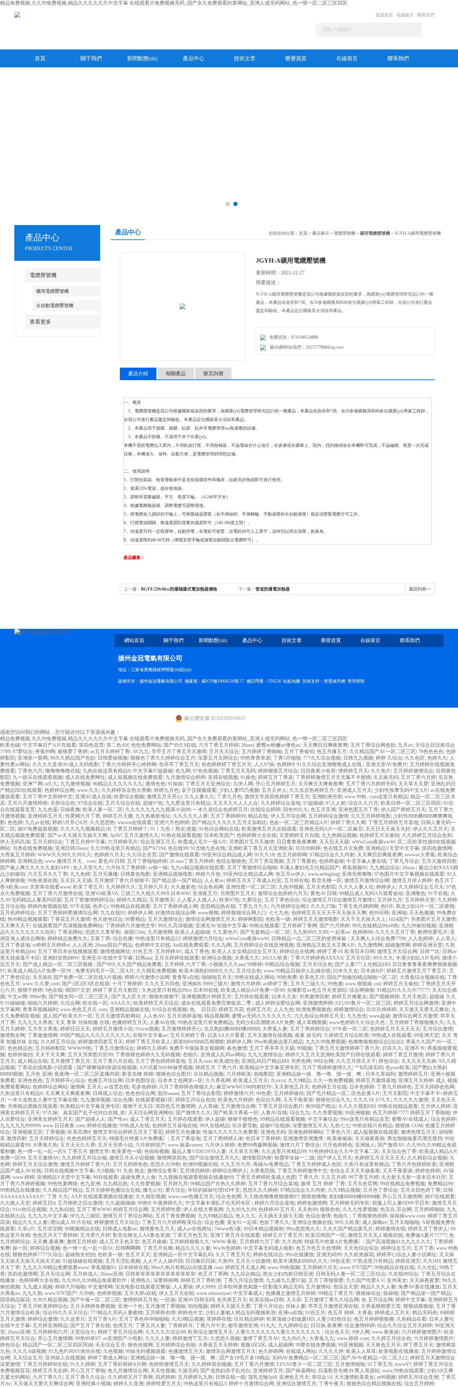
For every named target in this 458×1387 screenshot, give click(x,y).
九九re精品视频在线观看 (197, 867)
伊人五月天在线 (176, 1293)
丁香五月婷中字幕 (85, 842)
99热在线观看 (264, 925)
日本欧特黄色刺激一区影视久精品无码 (260, 1287)
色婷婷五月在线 (329, 1087)
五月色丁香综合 (380, 1190)
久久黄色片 (225, 932)
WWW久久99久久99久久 (65, 854)
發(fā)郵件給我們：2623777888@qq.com (305, 347)
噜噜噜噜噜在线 (62, 771)
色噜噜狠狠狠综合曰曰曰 (375, 1041)
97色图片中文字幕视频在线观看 (409, 874)
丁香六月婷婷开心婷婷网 (128, 764)
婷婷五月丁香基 (275, 777)
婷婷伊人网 (140, 912)
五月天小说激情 (253, 1261)
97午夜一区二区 (349, 1029)
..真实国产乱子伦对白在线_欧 (93, 1112)
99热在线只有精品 (372, 1125)
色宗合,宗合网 (395, 1209)
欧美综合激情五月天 (210, 1332)
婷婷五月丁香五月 (283, 1235)
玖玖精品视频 (209, 1074)
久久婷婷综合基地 (280, 803)
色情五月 (123, 1325)
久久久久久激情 (410, 1100)
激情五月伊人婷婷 (412, 880)
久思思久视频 (225, 1338)
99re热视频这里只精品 (278, 1041)
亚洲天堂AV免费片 (386, 764)
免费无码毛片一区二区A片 (104, 971)
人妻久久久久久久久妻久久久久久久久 (278, 1332)
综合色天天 (337, 1332)
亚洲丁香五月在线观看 (235, 1235)
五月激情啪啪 (350, 1364)
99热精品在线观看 (130, 906)
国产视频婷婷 (384, 996)
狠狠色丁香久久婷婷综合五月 (162, 758)
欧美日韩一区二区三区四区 (411, 803)
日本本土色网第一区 (180, 1080)
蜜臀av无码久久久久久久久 (262, 1016)
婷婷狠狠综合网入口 (243, 912)
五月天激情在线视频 (269, 1035)
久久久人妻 (157, 1338)
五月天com (199, 1061)
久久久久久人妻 (190, 816)
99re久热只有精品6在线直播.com (187, 1267)
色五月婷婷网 (292, 854)
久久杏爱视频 (327, 1112)
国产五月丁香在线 (90, 1325)
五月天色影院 (321, 887)
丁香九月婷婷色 (394, 1087)
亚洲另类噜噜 (357, 874)
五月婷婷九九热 (195, 1377)
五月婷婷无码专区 (350, 1203)
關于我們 (91, 58)
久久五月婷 (333, 1177)
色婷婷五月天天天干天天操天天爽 (328, 912)
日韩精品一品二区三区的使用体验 (309, 938)
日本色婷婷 (361, 1087)
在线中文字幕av (150, 1035)
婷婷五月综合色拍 (195, 1100)
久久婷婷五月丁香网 (130, 1377)
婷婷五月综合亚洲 (418, 1377)
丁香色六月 (30, 771)
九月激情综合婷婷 (185, 777)
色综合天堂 (345, 1287)
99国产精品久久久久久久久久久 (95, 1035)
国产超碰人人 (90, 1119)
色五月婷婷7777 (390, 1112)
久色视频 (113, 1351)
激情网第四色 (172, 1158)
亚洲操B (191, 983)
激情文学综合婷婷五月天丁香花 (128, 1132)
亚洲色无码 (273, 1132)
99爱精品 (135, 919)
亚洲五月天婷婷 (415, 1080)
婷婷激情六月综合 (203, 938)
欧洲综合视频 (217, 958)
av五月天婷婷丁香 (110, 751)
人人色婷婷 (420, 938)
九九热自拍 (61, 1209)
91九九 (268, 1325)
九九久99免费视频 (326, 1041)
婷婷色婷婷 (427, 1170)
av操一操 (158, 867)
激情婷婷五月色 (140, 1299)
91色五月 (143, 951)
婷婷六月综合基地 (274, 1203)
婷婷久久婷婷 (152, 1048)
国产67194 (154, 848)
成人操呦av (374, 1222)
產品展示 (320, 233)
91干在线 (438, 893)
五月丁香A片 (102, 1319)
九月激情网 (159, 932)
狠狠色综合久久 (333, 1100)
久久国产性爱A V (365, 1280)
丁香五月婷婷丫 (130, 829)
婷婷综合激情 (43, 1319)
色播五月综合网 (105, 1080)
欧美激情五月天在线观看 (269, 829)
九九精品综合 (385, 867)
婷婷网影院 (250, 919)
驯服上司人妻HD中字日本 (400, 1203)
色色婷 (15, 822)
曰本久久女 (345, 971)
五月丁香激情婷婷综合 (89, 900)
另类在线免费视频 (33, 848)
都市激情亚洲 (243, 1325)
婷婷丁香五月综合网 (120, 1332)
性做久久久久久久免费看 (230, 1132)
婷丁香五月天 (418, 1345)
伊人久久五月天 (430, 829)
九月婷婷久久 (121, 887)
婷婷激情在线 (390, 1228)
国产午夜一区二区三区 (95, 1299)
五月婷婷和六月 (50, 1332)
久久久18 (363, 1100)
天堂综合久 (82, 1332)
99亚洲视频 (357, 1112)
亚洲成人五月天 (354, 790)
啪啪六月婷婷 (43, 1003)
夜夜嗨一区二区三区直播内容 (87, 1074)
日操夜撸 (70, 809)
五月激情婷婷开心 (181, 1029)
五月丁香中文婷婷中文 (48, 796)
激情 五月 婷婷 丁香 (323, 1183)
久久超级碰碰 (120, 1203)
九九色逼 (48, 809)
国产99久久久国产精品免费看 (129, 964)
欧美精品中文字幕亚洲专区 (269, 1067)
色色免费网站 (146, 745)
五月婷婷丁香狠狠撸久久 (416, 1022)
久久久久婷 (331, 1351)
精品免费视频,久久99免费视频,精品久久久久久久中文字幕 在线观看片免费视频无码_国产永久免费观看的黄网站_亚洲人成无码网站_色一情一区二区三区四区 (173, 3)
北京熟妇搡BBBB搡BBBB (232, 1029)
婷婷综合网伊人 (229, 1170)
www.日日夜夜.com (63, 1125)
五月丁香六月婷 (418, 777)
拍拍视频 (198, 1306)
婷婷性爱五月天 (163, 1383)
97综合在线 (90, 803)
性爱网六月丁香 (82, 816)
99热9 (144, 1203)
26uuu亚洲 (111, 1274)
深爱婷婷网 (165, 1280)
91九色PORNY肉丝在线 (75, 1351)
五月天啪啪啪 (404, 1222)
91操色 (247, 777)
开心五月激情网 (55, 1338)
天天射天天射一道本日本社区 (413, 1177)
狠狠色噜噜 (313, 1196)
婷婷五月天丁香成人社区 (254, 880)
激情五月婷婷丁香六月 (85, 1164)
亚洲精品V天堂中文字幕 (392, 848)
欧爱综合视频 (129, 796)
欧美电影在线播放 (399, 1351)
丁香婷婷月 (180, 1325)
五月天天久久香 (77, 1145)
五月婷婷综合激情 (328, 816)
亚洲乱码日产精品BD (265, 1061)
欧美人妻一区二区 (103, 809)
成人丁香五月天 (147, 1119)
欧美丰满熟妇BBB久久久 (206, 971)
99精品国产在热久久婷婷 (217, 1183)
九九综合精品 (245, 1274)
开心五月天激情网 (402, 1196)
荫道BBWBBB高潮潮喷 (198, 1041)
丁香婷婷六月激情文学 (130, 925)
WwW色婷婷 (227, 1248)
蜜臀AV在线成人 (410, 1119)
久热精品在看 (411, 1319)
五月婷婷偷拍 (289, 1093)
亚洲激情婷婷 (318, 1003)
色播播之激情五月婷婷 (290, 1293)
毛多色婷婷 (143, 1087)
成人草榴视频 (312, 1022)
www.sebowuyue (213, 1293)
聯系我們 (425, 15)
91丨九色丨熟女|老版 (173, 829)
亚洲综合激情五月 (296, 1383)
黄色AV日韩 (111, 861)
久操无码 (188, 1370)
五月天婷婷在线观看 (176, 958)
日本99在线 (205, 990)
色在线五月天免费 (343, 848)
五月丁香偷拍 (299, 751)
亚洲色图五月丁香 (358, 809)
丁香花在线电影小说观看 (46, 1067)
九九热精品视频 (339, 835)
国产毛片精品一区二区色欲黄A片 (343, 1093)
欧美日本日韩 (360, 951)
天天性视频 (162, 1370)
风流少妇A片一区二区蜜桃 (425, 906)
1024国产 (398, 919)
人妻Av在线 (162, 1022)
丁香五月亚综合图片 (280, 1106)
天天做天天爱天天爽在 (424, 1009)
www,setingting (323, 874)
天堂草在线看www (50, 887)
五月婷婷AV (168, 951)
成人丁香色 (196, 951)
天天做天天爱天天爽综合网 (43, 1383)
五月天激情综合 (165, 919)
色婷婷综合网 (59, 790)
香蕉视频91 (354, 867)
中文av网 (17, 996)
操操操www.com (407, 1216)
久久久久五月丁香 (395, 932)
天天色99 (307, 1209)
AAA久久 (120, 1003)
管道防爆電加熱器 (272, 589)
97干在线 (80, 906)
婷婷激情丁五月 (190, 1338)
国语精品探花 (15, 1299)
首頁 (40, 58)
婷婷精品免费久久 (68, 938)
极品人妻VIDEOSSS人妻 (199, 1151)
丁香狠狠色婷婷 (369, 1216)
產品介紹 (138, 373)
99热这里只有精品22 (157, 938)
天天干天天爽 (50, 1054)
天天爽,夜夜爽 (48, 1241)
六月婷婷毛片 (123, 842)
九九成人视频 (38, 1287)
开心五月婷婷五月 (275, 783)
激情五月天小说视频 (131, 1158)
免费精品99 (440, 1183)
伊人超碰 (215, 1119)
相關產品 (176, 373)
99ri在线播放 (300, 1254)
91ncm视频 (147, 1029)
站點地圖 (291, 681)
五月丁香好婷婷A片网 (122, 1364)
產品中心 (193, 58)
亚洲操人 (365, 1145)
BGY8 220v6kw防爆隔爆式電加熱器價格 (179, 589)
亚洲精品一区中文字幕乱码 (183, 1254)
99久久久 (383, 958)
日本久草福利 (380, 1074)
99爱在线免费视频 (316, 1345)
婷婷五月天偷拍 (400, 983)
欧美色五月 (312, 977)
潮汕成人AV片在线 (71, 1222)
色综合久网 (268, 1100)
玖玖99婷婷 (308, 848)
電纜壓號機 (43, 275)
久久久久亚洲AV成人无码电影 (65, 764)
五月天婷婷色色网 (434, 1087)
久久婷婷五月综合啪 (84, 1158)
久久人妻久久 (199, 796)
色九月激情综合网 (128, 1370)
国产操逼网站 (301, 1370)
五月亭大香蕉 (43, 1029)
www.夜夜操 (385, 1332)
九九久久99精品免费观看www (55, 1267)
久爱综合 (252, 900)
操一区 (20, 1248)
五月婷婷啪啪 (429, 1209)
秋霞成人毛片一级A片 (202, 842)
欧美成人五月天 (250, 1080)
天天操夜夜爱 (424, 1280)
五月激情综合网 (237, 1106)
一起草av (340, 932)
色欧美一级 (278, 919)
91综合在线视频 (169, 1009)
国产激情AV (390, 1145)
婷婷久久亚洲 (128, 1383)
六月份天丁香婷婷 (126, 867)
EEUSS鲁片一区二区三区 (363, 1003)
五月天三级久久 (307, 983)
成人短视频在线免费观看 (135, 777)
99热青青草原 (255, 758)
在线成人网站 (301, 1351)
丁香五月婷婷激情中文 (302, 1170)
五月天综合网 (55, 1274)
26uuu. (409, 867)
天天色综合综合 (361, 1248)
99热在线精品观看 (398, 1106)
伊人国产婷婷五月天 (403, 809)
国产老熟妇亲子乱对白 (225, 1370)
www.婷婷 (23, 1177)
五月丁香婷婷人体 (223, 1138)
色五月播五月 (332, 751)
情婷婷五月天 (353, 771)
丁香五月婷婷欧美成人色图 (266, 1177)
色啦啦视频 (156, 1151)
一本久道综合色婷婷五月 (220, 809)
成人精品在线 (33, 1061)
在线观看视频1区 (154, 1100)
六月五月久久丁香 (48, 874)
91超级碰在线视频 (83, 1261)
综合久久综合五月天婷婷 (404, 1325)
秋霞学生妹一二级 (294, 1158)
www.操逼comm (185, 1145)
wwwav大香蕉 (420, 854)
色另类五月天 (232, 1299)
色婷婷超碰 (331, 861)
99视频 (304, 1048)
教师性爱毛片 (433, 932)
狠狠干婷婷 (30, 990)
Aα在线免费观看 (190, 945)
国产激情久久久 (193, 1112)
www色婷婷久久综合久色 (357, 1022)
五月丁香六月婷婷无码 (371, 783)
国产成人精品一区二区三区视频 (58, 964)
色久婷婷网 (270, 1351)
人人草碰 (208, 1106)
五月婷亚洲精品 (50, 1325)
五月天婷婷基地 (184, 1016)
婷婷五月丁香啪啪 (430, 1112)
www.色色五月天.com (83, 1009)
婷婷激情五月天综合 (116, 1222)
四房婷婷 (165, 1377)
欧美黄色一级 (127, 1151)
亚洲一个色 (130, 1306)
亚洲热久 (141, 1280)
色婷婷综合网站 (50, 1087)
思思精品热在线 (217, 906)
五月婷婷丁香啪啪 (262, 751)
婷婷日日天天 (75, 1029)
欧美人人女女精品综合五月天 (244, 951)
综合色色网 (210, 887)
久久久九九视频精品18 (85, 829)
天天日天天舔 (334, 842)
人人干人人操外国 (163, 1261)
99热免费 (287, 977)
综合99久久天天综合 (65, 1312)
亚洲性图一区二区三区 (251, 887)
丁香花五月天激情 (70, 919)
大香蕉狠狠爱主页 (381, 1306)
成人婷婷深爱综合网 (277, 1003)
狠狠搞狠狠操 (418, 1306)
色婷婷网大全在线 (257, 835)
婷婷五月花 (231, 1009)
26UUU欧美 (275, 958)
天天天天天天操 (418, 1061)
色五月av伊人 (290, 874)
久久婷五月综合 (57, 1041)
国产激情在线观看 (179, 854)
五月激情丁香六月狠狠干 (121, 880)
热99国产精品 (321, 1106)
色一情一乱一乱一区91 (88, 1248)
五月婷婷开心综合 (65, 1080)
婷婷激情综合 (349, 1009)
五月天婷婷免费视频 (92, 1306)
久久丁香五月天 (232, 1254)
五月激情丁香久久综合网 (331, 1299)
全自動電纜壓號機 (54, 305)
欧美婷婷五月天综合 (156, 1003)
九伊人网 (243, 783)
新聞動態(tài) (142, 58)
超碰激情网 (397, 945)
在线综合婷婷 (265, 809)
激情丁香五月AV (261, 1338)
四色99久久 (295, 809)
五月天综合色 (317, 964)
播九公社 (153, 1190)
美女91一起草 (242, 1222)
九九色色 (357, 1016)
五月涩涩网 (49, 1228)
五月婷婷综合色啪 (175, 1345)
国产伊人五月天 (334, 1158)
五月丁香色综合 (281, 900)
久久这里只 (72, 1319)
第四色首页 (91, 745)
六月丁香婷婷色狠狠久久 (186, 1087)
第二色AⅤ (117, 745)
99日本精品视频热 (264, 1228)
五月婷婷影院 (50, 1048)
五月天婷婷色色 (130, 1164)
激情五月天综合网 (397, 951)
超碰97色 (153, 803)
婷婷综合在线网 (297, 951)
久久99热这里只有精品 (115, 848)
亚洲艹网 (33, 783)
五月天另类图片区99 (90, 1054)
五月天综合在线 (122, 803)
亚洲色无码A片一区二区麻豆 (331, 829)
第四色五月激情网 (175, 1106)
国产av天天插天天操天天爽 (77, 835)
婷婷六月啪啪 (70, 1287)
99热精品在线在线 (394, 1267)
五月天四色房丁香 (420, 1190)
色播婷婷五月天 (129, 1022)
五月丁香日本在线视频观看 (68, 951)
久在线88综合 (403, 1274)
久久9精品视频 (344, 1190)
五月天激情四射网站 (117, 1016)
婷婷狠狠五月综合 (278, 771)
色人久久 (245, 1216)
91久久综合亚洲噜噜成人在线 (330, 764)
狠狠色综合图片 (173, 1074)
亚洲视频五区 (28, 1132)
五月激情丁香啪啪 (165, 1306)
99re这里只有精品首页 (364, 1119)
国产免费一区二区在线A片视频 (87, 977)
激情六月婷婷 (245, 983)
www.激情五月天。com (70, 861)
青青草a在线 (185, 977)
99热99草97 (87, 1338)
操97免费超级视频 (38, 829)
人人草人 (445, 938)
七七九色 (279, 912)
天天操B (42, 977)
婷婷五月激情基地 (376, 1080)
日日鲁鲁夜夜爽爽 (297, 842)
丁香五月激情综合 (114, 1048)
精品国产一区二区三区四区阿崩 (58, 1345)
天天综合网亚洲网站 (150, 1112)
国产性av (117, 1119)
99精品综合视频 (282, 964)
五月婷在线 (296, 880)
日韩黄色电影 (135, 874)
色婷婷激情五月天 (169, 1364)
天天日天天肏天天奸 (387, 829)
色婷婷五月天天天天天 (395, 1029)
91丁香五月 (380, 1364)
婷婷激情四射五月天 (100, 1041)
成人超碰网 (280, 1345)
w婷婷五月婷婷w (51, 945)
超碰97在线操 (275, 1125)
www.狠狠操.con (363, 983)
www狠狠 (208, 912)
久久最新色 (183, 887)
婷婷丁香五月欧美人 (148, 1041)
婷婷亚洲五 (407, 1261)
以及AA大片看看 (226, 1035)
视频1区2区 (252, 1345)
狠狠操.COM (409, 1125)
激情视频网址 (115, 951)
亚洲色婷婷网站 (305, 1132)
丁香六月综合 (268, 1306)
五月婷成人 (85, 1274)
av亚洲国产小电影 (122, 1338)
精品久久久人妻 (30, 1222)
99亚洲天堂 (426, 1035)
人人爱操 (183, 1287)
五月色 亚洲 (38, 1074)
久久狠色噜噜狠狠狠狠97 (271, 1196)
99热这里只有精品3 (205, 1383)
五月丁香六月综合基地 (273, 1183)
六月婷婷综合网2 (289, 906)
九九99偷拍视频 (418, 925)
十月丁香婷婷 (127, 983)
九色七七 (340, 1125)
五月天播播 (105, 874)
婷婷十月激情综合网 (251, 1383)
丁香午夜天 (331, 1383)
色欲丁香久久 (274, 1222)
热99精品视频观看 (28, 919)
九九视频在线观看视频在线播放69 (195, 1177)
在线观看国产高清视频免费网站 (68, 925)
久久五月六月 (235, 1164)
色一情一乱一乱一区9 (41, 1151)
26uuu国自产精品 (113, 945)
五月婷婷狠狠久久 (189, 1241)
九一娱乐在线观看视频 (38, 777)
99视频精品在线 (82, 1228)
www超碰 (379, 1016)
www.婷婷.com (353, 1338)
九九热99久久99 (310, 932)
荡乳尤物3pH (262, 1377)
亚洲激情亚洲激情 (304, 1138)
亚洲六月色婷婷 (171, 822)
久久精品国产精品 (63, 1190)
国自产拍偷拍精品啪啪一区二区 (362, 977)
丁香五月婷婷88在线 (45, 1364)
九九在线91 (112, 912)
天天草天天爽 (244, 1151)
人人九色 (284, 1009)
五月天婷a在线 (140, 1293)
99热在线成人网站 (254, 977)
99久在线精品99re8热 (375, 925)
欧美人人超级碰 (192, 932)
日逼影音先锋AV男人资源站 (349, 1370)
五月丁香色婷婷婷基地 (160, 1061)
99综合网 (323, 1061)
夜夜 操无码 (308, 1035)
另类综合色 (62, 803)
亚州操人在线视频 (65, 1357)
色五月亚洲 (323, 809)
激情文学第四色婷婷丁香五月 (277, 796)
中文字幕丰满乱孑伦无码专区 (218, 1203)
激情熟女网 (12, 1035)
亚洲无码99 (328, 1254)
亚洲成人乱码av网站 (222, 1054)
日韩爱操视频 (113, 758)
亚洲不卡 (415, 1048)
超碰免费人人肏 (138, 1177)
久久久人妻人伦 (356, 887)
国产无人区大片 (128, 996)
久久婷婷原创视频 (211, 1364)
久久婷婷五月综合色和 (427, 835)
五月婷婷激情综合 (413, 771)
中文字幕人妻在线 (366, 861)
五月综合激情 (438, 1029)
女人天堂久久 (88, 867)
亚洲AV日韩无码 (196, 1299)
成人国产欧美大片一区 (68, 1016)
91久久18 (264, 854)
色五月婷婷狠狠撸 (374, 1319)
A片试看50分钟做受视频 (166, 1067)
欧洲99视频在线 (200, 1164)
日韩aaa (143, 958)
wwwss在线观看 (134, 822)
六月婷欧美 (238, 1074)
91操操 (175, 783)
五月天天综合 (224, 751)
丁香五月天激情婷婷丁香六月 (347, 1048)
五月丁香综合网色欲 (372, 745)
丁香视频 (55, 1132)
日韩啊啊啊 (127, 1248)
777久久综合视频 (322, 758)
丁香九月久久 (253, 906)
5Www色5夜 (227, 1228)
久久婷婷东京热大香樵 (126, 790)
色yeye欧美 (397, 1067)
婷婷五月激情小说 (113, 1029)
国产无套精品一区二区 (265, 932)
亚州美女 (397, 1280)
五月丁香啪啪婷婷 (147, 861)
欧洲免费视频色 (313, 1009)
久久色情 (292, 1241)
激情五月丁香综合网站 (128, 1216)
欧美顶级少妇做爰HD (290, 1319)
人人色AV (153, 1016)
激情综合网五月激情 (415, 1016)
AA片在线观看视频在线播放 (102, 1196)
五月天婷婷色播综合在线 (112, 1190)
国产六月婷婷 (335, 925)
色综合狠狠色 (231, 861)
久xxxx (278, 1080)
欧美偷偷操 (339, 1138)
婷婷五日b (44, 1203)
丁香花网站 (70, 932)
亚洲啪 (398, 912)
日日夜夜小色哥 (318, 771)
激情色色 (155, 783)
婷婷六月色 (207, 874)
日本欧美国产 (219, 835)
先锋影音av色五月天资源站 (317, 990)
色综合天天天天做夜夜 (355, 1170)
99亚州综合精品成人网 (227, 854)
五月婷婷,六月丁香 (185, 964)
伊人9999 (205, 1287)
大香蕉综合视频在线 (422, 977)
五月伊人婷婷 (435, 1106)
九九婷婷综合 (293, 1325)
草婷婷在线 (219, 1319)
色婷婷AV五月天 (276, 1209)
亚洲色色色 (30, 1080)
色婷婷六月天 (109, 854)
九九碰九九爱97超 (286, 1280)
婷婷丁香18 (329, 951)
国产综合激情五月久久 (214, 1158)
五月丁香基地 (15, 945)
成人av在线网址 (194, 1228)
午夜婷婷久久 (168, 1203)
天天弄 (293, 1299)
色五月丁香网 (213, 1274)
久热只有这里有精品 (366, 1164)
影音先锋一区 (327, 880)
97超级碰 (313, 803)
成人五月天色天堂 (119, 1241)
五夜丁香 (100, 938)
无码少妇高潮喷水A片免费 (264, 1022)
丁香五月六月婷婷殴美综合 (172, 1222)
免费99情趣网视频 (257, 1145)
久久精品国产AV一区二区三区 (382, 751)
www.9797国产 (356, 1267)
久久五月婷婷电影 (371, 816)
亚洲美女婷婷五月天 (50, 1119)
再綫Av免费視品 (271, 1164)
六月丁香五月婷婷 (219, 745)
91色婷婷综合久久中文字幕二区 (344, 1151)
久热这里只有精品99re (166, 990)
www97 (403, 1364)
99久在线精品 (215, 1125)
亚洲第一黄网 (33, 758)
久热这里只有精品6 (21, 1093)
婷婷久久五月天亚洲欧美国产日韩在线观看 (332, 1054)
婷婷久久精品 (132, 900)
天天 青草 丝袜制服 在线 (82, 1022)
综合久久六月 (363, 803)
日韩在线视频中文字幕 (69, 1170)
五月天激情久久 (141, 835)
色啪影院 (264, 1074)
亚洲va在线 (290, 1312)
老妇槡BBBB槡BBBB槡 (354, 1196)
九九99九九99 (241, 1209)
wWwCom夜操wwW (373, 842)
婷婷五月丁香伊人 (428, 1228)
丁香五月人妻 (150, 1325)
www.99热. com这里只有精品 (376, 796)
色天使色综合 (108, 919)
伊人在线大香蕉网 (203, 1209)
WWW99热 (80, 1048)
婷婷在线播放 (102, 1125)
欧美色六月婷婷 (235, 1100)
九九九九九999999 (20, 1125)
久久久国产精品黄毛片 (348, 1228)
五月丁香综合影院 (201, 1093)
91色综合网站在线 (219, 829)
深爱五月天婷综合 (218, 758)
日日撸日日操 (200, 1261)
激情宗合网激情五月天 (231, 1351)
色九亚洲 (90, 1183)
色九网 (182, 771)
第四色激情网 (437, 848)
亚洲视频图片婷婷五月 (206, 996)
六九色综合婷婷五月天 (319, 1016)
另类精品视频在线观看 (33, 1106)
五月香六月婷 (95, 1235)
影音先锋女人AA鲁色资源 (141, 1235)
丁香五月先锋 (158, 1248)
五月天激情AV (43, 1158)
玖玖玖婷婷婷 (381, 1009)
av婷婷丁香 (275, 983)
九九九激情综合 (265, 1054)
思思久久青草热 (102, 932)
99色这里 (340, 1261)
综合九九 (300, 1112)
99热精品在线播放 (20, 1190)
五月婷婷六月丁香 (259, 1241)
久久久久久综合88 (165, 1332)
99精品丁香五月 (335, 1293)
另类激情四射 (314, 996)
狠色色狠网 (140, 1345)
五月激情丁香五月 (70, 1061)
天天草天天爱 (413, 783)
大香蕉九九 (321, 1338)
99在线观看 (105, 1177)
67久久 (383, 1100)
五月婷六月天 (153, 887)
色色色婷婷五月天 (87, 1138)
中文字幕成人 (248, 1293)
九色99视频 (290, 887)
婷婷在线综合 (268, 1254)
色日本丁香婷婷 (263, 1138)
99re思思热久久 (303, 1228)
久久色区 (415, 758)
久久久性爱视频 (359, 1209)
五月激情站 (318, 1287)
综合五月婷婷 (419, 1383)
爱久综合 (175, 1190)
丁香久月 (308, 1177)
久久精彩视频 (151, 1196)
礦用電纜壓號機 (52, 291)
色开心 (100, 906)
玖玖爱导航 (244, 1125)
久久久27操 (323, 906)
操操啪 (390, 1293)
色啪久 (190, 1054)
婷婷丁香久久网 (348, 822)
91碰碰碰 (15, 1003)
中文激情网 (100, 1287)
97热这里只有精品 (373, 1261)
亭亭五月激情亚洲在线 (333, 1306)
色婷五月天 (258, 1009)
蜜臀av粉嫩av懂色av (278, 745)
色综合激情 (318, 1216)
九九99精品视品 (215, 1216)
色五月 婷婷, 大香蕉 (350, 1312)
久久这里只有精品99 (283, 1151)
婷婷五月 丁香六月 (216, 1067)
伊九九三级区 (85, 1216)
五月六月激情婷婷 (28, 803)
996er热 (38, 996)
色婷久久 (437, 758)
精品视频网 (216, 1016)
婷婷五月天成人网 (245, 1267)
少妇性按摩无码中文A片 (401, 790)
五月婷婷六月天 (319, 1267)
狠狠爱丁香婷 (73, 751)
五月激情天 (161, 900)
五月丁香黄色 (301, 861)
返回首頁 (384, 15)
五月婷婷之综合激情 (80, 1203)
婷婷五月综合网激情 (416, 1003)
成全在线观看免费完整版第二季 (217, 1003)
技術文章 (244, 58)
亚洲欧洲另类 (327, 796)
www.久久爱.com (41, 983)
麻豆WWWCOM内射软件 (244, 1087)
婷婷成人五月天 (392, 1312)
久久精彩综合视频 (427, 1158)
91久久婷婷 (82, 1364)
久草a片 (26, 1228)
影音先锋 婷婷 (138, 1074)
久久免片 (381, 771)
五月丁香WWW (94, 1209)
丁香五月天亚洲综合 (207, 783)
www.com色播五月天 (191, 1196)
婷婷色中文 (190, 1312)
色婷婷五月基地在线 (174, 1125)
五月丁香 (424, 1248)
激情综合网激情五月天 (210, 919)
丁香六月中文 (210, 1325)
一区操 (167, 1299)
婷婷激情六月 (239, 1093)
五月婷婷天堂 (420, 900)
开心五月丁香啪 (87, 1370)
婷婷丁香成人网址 (108, 1357)
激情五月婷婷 (82, 1241)
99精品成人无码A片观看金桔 (371, 893)
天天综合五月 (110, 1345)
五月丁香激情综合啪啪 (252, 867)
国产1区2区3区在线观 (85, 983)
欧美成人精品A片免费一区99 (40, 971)
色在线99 (178, 848)
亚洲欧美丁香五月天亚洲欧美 (260, 848)
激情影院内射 (257, 1158)
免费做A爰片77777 (426, 1235)
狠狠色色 (330, 1209)
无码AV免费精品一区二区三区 (305, 1357)
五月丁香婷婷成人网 (175, 906)
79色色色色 (430, 751)
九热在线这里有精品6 (106, 771)
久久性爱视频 (145, 1183)
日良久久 (392, 1048)
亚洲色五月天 (294, 1377)
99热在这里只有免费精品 (205, 1022)
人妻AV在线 (274, 1112)
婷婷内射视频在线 (48, 906)
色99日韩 (379, 912)
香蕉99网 (45, 751)
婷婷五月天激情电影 (315, 919)
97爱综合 (23, 751)
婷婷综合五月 (396, 1248)
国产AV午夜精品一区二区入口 (374, 1357)
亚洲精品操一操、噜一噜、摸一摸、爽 (319, 1074)
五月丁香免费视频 (175, 1216)
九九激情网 (370, 945)
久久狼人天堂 (15, 1203)
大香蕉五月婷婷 (17, 854)
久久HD (431, 1261)
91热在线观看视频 (181, 835)
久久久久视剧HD (356, 1106)
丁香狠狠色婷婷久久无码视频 (147, 1054)
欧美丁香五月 (88, 887)
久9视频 (105, 1170)
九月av (405, 745)
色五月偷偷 (154, 1241)
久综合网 (70, 1003)
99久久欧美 (347, 1222)
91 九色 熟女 (131, 1170)
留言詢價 (213, 373)
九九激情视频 (75, 783)
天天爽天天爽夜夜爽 (320, 783)
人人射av (214, 880)
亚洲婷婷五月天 (45, 816)
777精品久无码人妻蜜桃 (116, 1312)
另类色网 (301, 1061)
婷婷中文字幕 (410, 1299)
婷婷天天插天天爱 (230, 1306)
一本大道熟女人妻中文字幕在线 (43, 1100)
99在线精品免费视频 (402, 1183)
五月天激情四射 (439, 861)
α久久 (51, 783)
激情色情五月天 (418, 1132)
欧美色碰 (10, 745)
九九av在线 (37, 822)
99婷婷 (254, 964)
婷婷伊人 (386, 887)
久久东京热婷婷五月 (311, 790)
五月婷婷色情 (160, 1312)
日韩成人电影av (119, 1228)
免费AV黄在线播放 (419, 1287)
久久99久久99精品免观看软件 (95, 1280)
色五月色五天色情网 (318, 1248)
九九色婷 (80, 874)
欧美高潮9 (79, 1132)
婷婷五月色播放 (182, 1132)
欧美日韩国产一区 (325, 1235)
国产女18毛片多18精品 (244, 1357)
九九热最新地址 (152, 816)
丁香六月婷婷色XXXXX (316, 958)
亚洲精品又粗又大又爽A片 (325, 945)
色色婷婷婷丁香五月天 (226, 764)
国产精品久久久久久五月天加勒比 (229, 822)
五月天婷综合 (48, 842)
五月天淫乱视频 (122, 1261)
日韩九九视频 (358, 758)
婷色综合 (389, 1061)
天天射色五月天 (291, 1087)
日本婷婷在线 (133, 1267)
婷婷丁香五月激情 (403, 1054)
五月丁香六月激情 (254, 1364)
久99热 (86, 1293)
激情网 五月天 (86, 1087)
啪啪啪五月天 (217, 977)
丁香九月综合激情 (243, 1280)
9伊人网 (361, 1332)
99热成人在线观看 (391, 1035)
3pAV (115, 835)
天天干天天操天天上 (363, 919)
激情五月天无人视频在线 (375, 1235)
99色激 (335, 983)
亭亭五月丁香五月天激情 (178, 751)
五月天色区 (414, 996)
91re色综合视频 (30, 1209)
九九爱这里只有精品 (187, 803)
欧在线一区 (95, 1003)
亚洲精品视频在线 (129, 1009)
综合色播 (123, 938)
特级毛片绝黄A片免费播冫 (138, 1138)
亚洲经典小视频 (93, 1383)
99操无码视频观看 (146, 1351)
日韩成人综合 (108, 1093)
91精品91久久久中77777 (403, 990)
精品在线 (258, 816)
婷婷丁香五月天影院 (116, 990)
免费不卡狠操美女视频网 (196, 1048)
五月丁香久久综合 (85, 1377)
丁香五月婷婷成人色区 (316, 1164)
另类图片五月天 (237, 893)
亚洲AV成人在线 (93, 796)
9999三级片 (215, 983)
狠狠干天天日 (138, 1106)
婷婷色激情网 (312, 1203)
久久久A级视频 (29, 1351)
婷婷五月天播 (118, 816)
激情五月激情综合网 (366, 880)
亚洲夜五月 (205, 893)
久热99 (225, 1261)
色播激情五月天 (185, 1351)
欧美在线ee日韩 (266, 1299)
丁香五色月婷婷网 (358, 906)
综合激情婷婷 (360, 1325)
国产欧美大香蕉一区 (235, 1112)
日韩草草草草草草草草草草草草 (160, 1274)
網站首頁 (134, 640)
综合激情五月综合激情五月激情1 (338, 900)
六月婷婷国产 (150, 1145)
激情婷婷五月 (413, 1074)
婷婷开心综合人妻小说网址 (406, 1254)
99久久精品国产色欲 (72, 758)
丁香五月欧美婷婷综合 (43, 1306)
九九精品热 (115, 1183)
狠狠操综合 (368, 1293)
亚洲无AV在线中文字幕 (221, 925)
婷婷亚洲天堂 (428, 945)
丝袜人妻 (296, 1306)
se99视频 (386, 1377)
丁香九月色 (229, 796)
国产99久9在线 (180, 745)
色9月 (387, 906)
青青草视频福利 (40, 1009)
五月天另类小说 (115, 1145)
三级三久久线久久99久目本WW (155, 893)
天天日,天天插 (76, 880)
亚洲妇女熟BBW (61, 958)
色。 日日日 (203, 1009)
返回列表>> (420, 589)
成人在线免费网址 (85, 777)
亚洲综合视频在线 (312, 1222)
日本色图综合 (140, 1080)
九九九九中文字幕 (48, 1216)
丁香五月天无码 (237, 771)
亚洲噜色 (415, 893)
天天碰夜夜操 (370, 1138)
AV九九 (140, 751)
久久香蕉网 (217, 1080)
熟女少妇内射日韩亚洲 (288, 1274)
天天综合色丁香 (398, 1151)
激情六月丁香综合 (300, 1145)
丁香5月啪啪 (287, 758)
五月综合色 (248, 971)
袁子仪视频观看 (198, 790)
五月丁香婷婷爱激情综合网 (68, 912)
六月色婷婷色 (337, 1145)
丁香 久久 (57, 1196)
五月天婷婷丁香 (187, 1035)
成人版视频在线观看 (375, 1132)
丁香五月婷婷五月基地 (393, 822)
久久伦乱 (427, 1267)
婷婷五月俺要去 (349, 996)
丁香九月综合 (404, 861)
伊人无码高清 (15, 842)
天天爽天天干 (15, 925)
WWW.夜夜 (224, 1241)
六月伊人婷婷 (220, 1145)
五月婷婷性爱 (166, 1209)
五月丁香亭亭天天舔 (271, 1048)
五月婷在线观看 (251, 996)
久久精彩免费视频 (156, 971)
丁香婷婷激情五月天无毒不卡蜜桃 (333, 777)
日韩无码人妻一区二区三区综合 (351, 1274)
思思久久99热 (165, 1164)
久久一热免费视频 (333, 1080)
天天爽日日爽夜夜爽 (325, 745)
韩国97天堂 (77, 990)
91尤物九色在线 (207, 848)
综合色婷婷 (443, 1119)
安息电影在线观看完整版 (142, 1287)
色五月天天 (137, 1254)
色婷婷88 (362, 932)
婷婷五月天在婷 (50, 1370)
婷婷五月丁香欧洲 (201, 1280)
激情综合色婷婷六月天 (283, 893)
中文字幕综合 (323, 1119)
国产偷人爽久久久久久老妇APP (35, 867)
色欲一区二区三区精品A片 (298, 822)
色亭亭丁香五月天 (179, 764)
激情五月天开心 (164, 796)
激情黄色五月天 (157, 1228)
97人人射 (336, 803)
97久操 (50, 1112)
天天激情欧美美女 (354, 1377)
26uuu (247, 745)
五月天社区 (358, 958)
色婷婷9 (285, 764)
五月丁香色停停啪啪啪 (144, 1319)
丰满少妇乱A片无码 (417, 958)
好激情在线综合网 (175, 912)
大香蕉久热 (45, 1145)
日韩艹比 (430, 951)
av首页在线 (116, 1087)
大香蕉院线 (262, 1170)
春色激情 (237, 1048)
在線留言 (405, 15)
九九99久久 (294, 1338)
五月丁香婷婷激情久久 (327, 1067)
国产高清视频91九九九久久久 (398, 1241)
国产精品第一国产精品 (177, 880)
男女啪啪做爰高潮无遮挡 (414, 1138)
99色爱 (263, 1093)
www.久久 (88, 790)
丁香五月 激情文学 (88, 1151)
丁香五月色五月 (190, 1235)
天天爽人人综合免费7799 (377, 938)
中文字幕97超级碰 (153, 771)
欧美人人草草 (361, 1351)
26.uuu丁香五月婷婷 (192, 861)
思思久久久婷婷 (260, 1190)
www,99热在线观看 (403, 1370)
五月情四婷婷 (195, 1170)
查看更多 (40, 322)
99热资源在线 (43, 880)
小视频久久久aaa (226, 964)
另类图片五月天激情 (251, 842)
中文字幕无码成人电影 (268, 1248)
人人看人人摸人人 (197, 900)
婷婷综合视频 (45, 1248)
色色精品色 (20, 1048)
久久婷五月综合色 (391, 1338)
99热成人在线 (135, 1125)
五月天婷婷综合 (46, 1138)
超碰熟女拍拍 (80, 1254)
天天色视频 (421, 912)
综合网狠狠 (361, 990)
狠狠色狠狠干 (164, 996)
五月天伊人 (274, 790)
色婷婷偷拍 (20, 1054)
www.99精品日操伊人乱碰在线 (297, 971)
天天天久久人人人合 (235, 803)
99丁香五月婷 (364, 1177)
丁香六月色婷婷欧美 (414, 1164)
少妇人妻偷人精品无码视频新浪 (240, 1312)
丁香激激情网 (43, 1035)
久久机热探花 (359, 1254)
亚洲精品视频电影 (173, 874)
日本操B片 (372, 971)
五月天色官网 (362, 1183)
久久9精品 (299, 1080)
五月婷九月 (389, 900)
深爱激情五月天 (309, 1125)
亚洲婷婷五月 (268, 1370)
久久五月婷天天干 (356, 1061)
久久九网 (221, 945)
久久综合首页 (142, 854)
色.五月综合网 (377, 1299)
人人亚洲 (82, 945)
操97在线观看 (440, 1196)
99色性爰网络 (63, 1183)
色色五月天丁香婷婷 (55, 1235)
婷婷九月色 (166, 790)
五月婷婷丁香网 (299, 925)
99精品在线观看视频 (282, 1119)
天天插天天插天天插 (280, 1216)
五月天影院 (395, 1093)
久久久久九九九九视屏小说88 (157, 809)
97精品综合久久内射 (332, 854)
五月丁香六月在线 (113, 1061)
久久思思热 (102, 822)
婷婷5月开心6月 (69, 822)
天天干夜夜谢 (298, 1100)
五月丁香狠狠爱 (326, 1280)
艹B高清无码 (369, 1067)
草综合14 (322, 1377)
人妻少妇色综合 (333, 1319)
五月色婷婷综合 (17, 912)
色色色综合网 (140, 1093)
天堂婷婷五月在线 (299, 835)
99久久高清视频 (175, 925)
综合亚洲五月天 (157, 842)
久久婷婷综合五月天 (421, 887)
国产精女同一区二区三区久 (79, 996)
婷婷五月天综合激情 (35, 1164)
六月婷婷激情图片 (421, 1332)
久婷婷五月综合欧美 (346, 1035)
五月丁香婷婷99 (227, 816)
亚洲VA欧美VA (101, 893)
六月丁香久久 (48, 1377)
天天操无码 (385, 777)
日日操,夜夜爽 (326, 1325)
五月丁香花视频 (266, 861)
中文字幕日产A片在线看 (49, 745)
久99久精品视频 (50, 1299)
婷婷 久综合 (389, 758)
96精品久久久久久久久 (118, 783)
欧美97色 (229, 900)
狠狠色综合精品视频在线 (373, 1383)
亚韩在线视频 (223, 777)
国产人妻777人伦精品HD (362, 964)
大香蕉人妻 (274, 1029)
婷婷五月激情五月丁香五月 (416, 971)
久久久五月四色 (162, 983)
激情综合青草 (162, 1170)
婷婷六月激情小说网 (147, 977)
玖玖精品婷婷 (249, 1319)
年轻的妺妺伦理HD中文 (214, 1190)
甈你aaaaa (168, 1093)
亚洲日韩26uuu (71, 848)
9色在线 (54, 990)
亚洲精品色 (30, 861)
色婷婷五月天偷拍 (379, 835)
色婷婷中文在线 (152, 945)
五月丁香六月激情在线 (58, 893)
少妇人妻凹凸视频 (239, 790)
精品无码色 (424, 1312)
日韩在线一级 (230, 1377)
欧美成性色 (226, 1061)
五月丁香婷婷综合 (310, 1029)
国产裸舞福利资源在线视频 (107, 1067)
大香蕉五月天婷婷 (218, 1345)
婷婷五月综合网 (130, 1209)
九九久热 (32, 1293)
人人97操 (264, 764)
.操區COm (134, 932)
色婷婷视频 (109, 1293)
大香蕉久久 (246, 958)
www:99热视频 (284, 1267)
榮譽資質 (296, 58)
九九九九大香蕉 (35, 1022)
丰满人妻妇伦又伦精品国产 (309, 867)
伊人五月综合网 (288, 816)
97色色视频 (205, 771)
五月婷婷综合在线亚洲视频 (264, 945)
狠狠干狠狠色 (243, 1119)
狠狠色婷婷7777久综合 (38, 1254)
